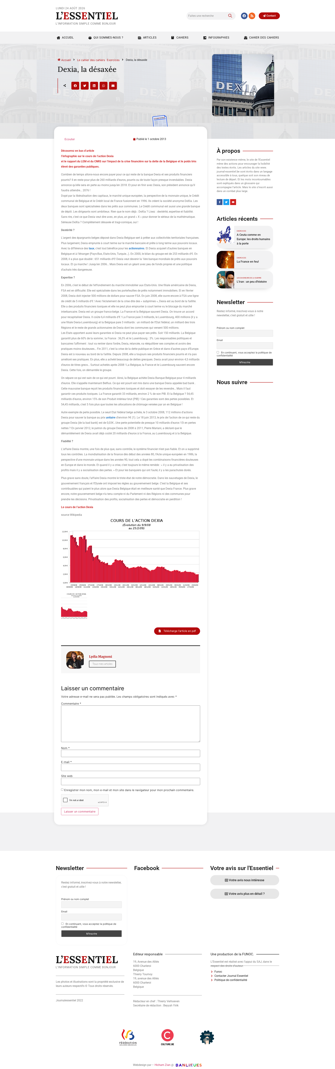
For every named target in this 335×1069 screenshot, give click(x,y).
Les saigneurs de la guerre (249, 278)
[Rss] (252, 16)
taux (91, 248)
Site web (67, 776)
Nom (65, 748)
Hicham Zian (162, 1065)
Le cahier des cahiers (91, 60)
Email (220, 340)
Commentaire (71, 703)
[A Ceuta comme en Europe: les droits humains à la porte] (225, 234)
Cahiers (182, 37)
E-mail (66, 762)
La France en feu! (248, 261)
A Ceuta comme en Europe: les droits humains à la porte (253, 239)
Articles (150, 37)
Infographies (218, 37)
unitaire (111, 417)
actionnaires (136, 248)
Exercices (113, 60)
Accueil (68, 37)
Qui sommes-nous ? (108, 37)
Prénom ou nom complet (230, 327)
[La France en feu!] (225, 259)
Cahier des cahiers (264, 37)
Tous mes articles (102, 664)
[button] (75, 86)
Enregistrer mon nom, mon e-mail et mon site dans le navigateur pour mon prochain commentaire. (129, 790)
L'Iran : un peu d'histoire (252, 281)
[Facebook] (244, 16)
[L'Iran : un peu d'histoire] (225, 279)
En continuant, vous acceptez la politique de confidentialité (244, 354)
